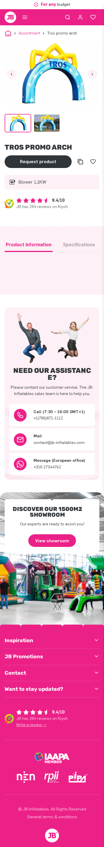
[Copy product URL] (80, 161)
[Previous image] (11, 74)
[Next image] (92, 74)
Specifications (79, 244)
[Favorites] (93, 17)
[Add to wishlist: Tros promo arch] (93, 161)
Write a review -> (31, 724)
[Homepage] (10, 17)
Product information (28, 244)
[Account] (80, 17)
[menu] (24, 17)
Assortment (29, 33)
